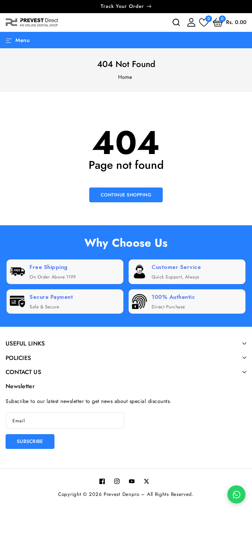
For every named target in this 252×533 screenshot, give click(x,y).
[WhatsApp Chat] (236, 494)
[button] (229, 22)
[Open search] (176, 22)
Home (125, 77)
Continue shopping (126, 194)
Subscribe (30, 441)
